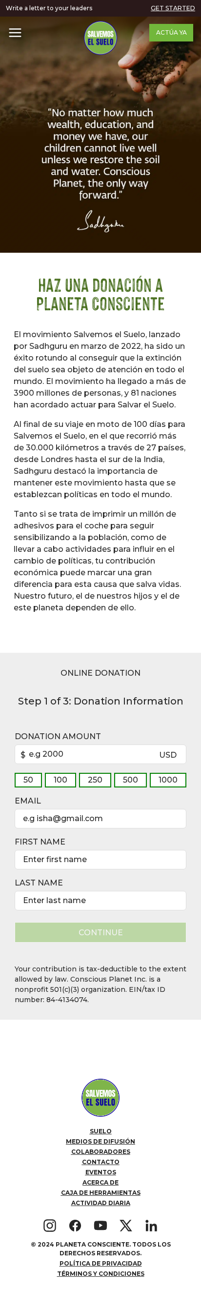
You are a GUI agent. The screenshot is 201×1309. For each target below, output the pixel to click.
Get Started (173, 8)
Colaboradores (100, 1151)
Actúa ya (171, 32)
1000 (168, 780)
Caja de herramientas (101, 1192)
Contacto (101, 1162)
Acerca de (100, 1182)
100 (60, 780)
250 (95, 780)
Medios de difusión (100, 1141)
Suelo (101, 1131)
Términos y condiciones (100, 1273)
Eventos (100, 1172)
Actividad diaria (100, 1203)
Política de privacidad (101, 1263)
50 (28, 780)
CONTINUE (101, 932)
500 (130, 780)
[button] (15, 32)
